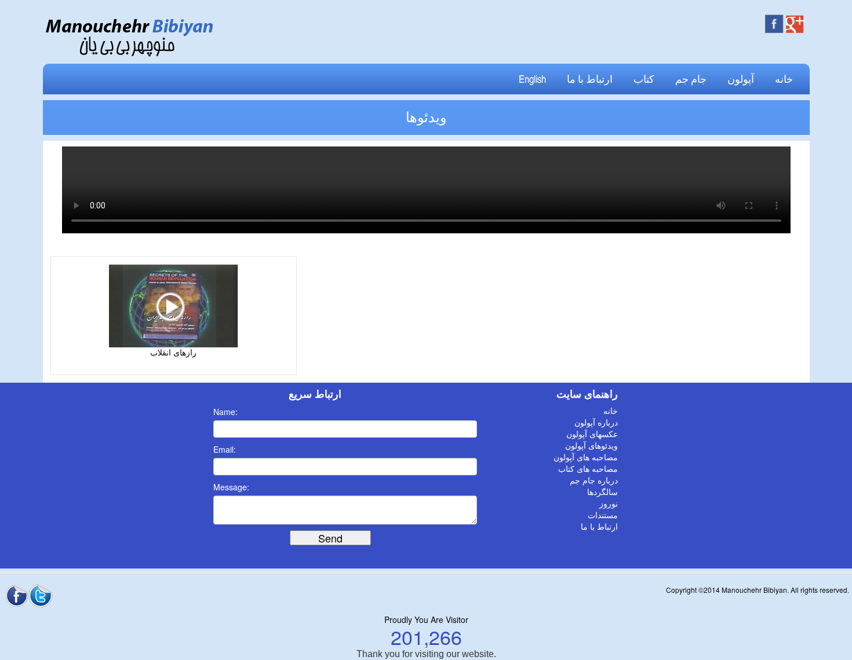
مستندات (603, 515)
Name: (225, 411)
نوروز (608, 504)
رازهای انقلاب (173, 353)
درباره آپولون (596, 423)
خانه (784, 80)
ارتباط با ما (590, 80)
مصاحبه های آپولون (586, 457)
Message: (231, 487)
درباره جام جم (594, 480)
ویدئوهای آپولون (591, 446)
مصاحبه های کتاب (588, 469)
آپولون (740, 80)
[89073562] (173, 305)
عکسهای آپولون (592, 434)
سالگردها (602, 492)
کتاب (643, 80)
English (532, 80)
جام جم (691, 80)
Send (330, 537)
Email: (224, 449)
